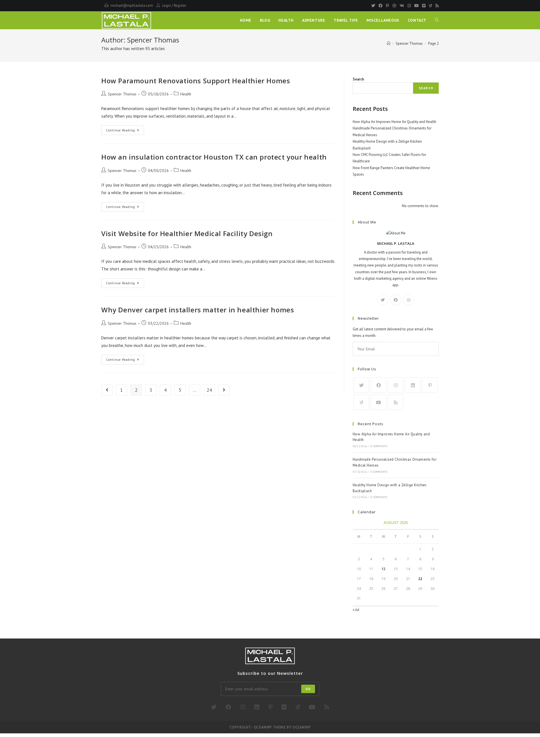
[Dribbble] (394, 5)
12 (383, 568)
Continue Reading (125, 131)
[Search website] (437, 20)
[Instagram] (409, 5)
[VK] (402, 5)
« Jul (356, 609)
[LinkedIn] (412, 385)
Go (308, 689)
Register (180, 5)
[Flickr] (284, 707)
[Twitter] (373, 5)
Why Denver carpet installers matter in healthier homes (197, 309)
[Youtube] (416, 5)
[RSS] (436, 5)
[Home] (388, 43)
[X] (382, 299)
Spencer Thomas (122, 94)
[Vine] (430, 5)
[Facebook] (380, 5)
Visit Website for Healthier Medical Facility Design (187, 233)
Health (185, 94)
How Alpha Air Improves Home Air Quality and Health (394, 121)
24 (209, 390)
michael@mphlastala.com (132, 5)
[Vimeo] (423, 5)
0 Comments (378, 446)
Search (358, 79)
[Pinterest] (387, 5)
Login (166, 5)
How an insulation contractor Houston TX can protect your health (214, 157)
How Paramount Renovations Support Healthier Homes (195, 80)
